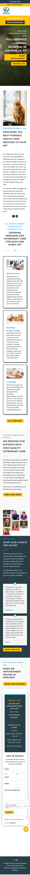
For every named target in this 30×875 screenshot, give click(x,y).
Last (17, 774)
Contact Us (19, 64)
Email (7, 777)
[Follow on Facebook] (13, 216)
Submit (9, 812)
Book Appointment (15, 4)
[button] (26, 829)
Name (7, 769)
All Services (15, 421)
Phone (7, 783)
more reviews (12, 650)
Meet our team (13, 495)
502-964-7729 (14, 703)
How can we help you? (13, 790)
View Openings (15, 22)
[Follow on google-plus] (16, 216)
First (6, 774)
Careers (9, 865)
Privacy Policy (18, 865)
